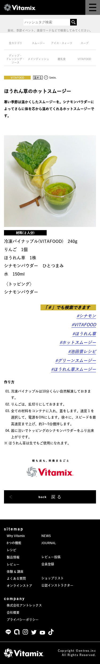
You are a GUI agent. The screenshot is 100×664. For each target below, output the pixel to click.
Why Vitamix (16, 535)
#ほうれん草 (84, 334)
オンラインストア (19, 585)
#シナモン (86, 316)
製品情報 (13, 557)
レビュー (13, 564)
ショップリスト (52, 578)
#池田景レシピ (82, 351)
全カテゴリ (15, 43)
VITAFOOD (84, 59)
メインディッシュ (38, 59)
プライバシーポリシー (23, 619)
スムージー (38, 43)
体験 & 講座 (15, 571)
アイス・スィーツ (61, 43)
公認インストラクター (57, 585)
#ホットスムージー (77, 342)
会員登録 (47, 564)
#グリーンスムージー (75, 360)
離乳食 (62, 59)
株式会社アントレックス (24, 605)
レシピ (11, 550)
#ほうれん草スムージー (73, 369)
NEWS (46, 535)
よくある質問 (16, 578)
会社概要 (13, 612)
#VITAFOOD (83, 325)
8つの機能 (14, 542)
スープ (85, 43)
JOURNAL (48, 542)
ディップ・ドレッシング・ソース (15, 59)
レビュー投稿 (51, 557)
